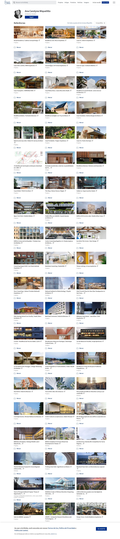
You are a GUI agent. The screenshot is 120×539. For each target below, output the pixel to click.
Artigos (67, 2)
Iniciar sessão (97, 2)
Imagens (86, 2)
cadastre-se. (53, 534)
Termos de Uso (53, 528)
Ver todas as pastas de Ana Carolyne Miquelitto (79, 23)
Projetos (60, 2)
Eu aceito (101, 529)
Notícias (79, 2)
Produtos (73, 2)
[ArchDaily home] (7, 2)
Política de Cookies (21, 530)
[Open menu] (114, 2)
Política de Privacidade (67, 528)
